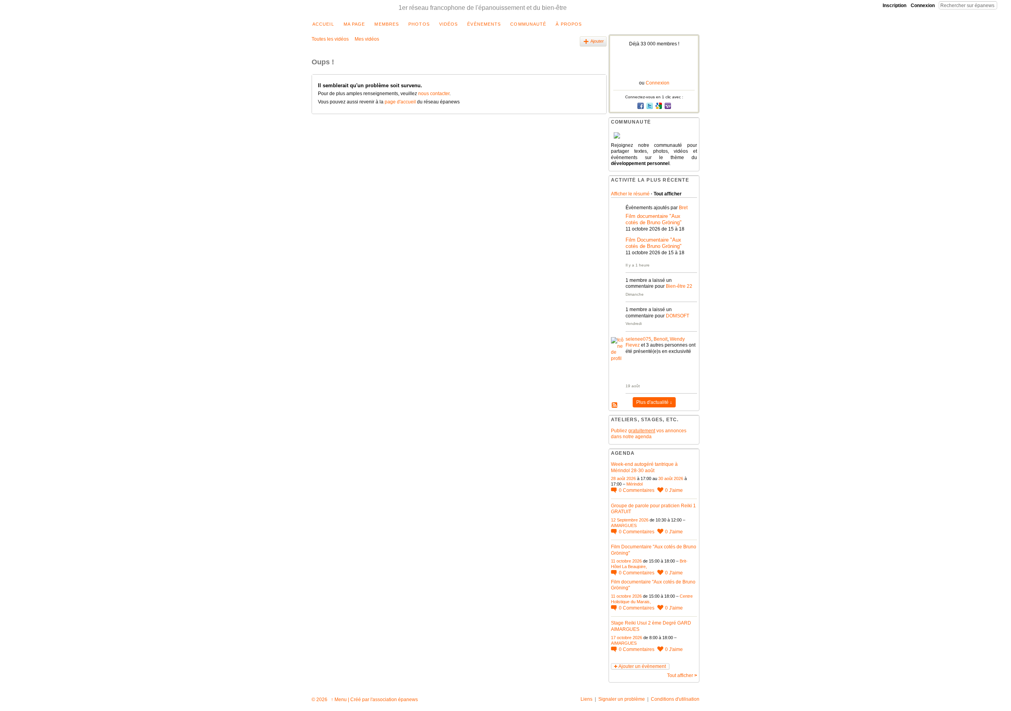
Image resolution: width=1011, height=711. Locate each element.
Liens (586, 699)
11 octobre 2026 (626, 561)
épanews (408, 699)
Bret (683, 207)
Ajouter (597, 41)
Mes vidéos (367, 39)
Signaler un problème (621, 699)
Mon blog (614, 405)
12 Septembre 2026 (629, 520)
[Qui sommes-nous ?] (654, 135)
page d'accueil (400, 102)
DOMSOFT (677, 316)
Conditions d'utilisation (675, 699)
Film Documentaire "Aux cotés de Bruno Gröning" (654, 243)
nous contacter (433, 93)
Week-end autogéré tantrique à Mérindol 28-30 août (644, 467)
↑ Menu (339, 699)
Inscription (894, 5)
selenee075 (638, 339)
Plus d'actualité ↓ (654, 402)
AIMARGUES (624, 525)
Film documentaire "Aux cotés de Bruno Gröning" (654, 219)
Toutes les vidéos (330, 39)
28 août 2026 (623, 478)
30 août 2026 (670, 478)
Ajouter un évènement (642, 666)
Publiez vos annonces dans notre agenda (648, 434)
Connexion (923, 5)
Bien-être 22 (679, 286)
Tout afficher (682, 675)
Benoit (660, 339)
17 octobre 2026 (626, 637)
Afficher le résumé (630, 194)
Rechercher (1003, 5)
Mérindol (634, 484)
